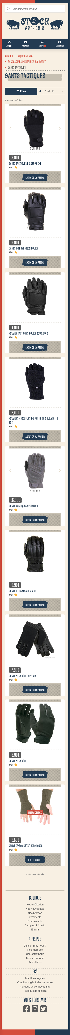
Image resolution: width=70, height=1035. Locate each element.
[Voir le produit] (35, 144)
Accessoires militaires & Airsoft (27, 61)
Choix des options (35, 177)
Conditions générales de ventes (35, 982)
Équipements (25, 56)
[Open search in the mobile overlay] (35, 9)
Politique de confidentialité (35, 986)
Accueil (9, 56)
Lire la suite (35, 860)
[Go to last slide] (10, 128)
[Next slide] (59, 128)
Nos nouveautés (35, 908)
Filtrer (23, 91)
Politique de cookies (35, 990)
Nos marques (35, 949)
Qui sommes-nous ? (35, 945)
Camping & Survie (35, 925)
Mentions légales (35, 978)
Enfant (35, 929)
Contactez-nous (35, 954)
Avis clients (35, 962)
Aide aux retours (35, 958)
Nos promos (35, 913)
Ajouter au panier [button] (35, 436)
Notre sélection (35, 904)
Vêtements (35, 917)
